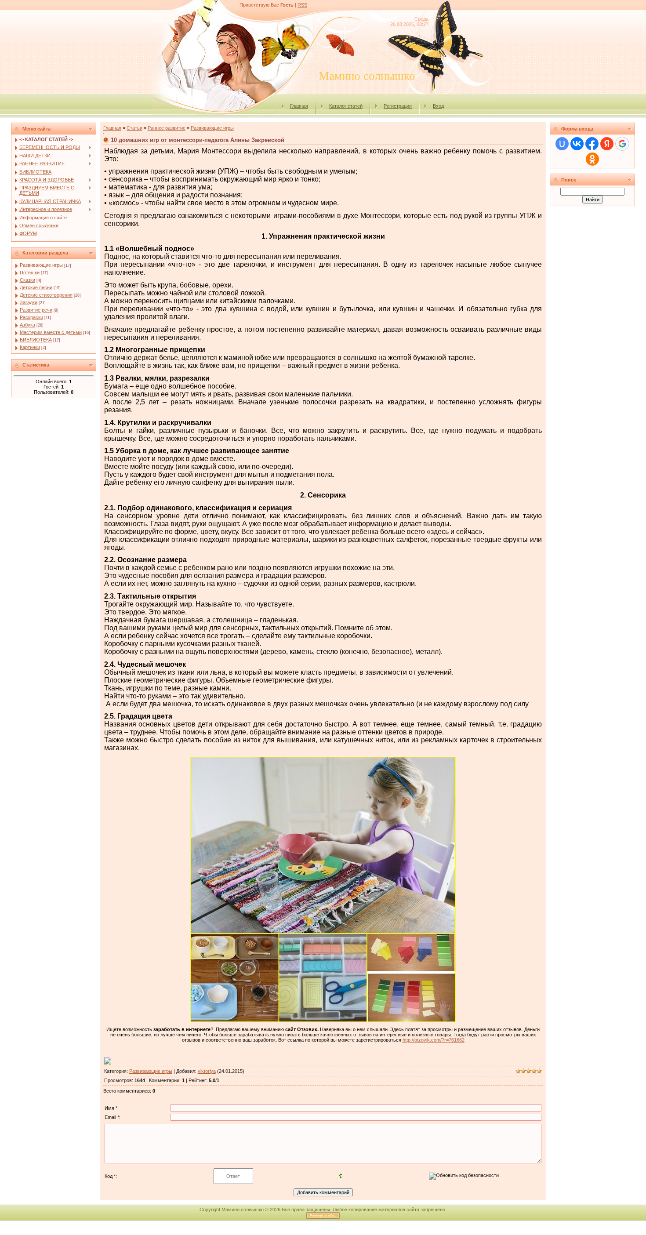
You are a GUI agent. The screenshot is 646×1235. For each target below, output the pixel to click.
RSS (302, 4)
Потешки (30, 272)
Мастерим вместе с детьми (51, 332)
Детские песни (36, 287)
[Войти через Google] (622, 144)
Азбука (27, 324)
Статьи (134, 128)
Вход (438, 106)
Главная (299, 106)
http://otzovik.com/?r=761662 (434, 1039)
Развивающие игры (41, 265)
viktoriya (207, 1071)
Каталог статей (346, 106)
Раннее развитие (166, 128)
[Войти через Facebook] (592, 143)
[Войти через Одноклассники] (592, 159)
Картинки (30, 347)
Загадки (28, 302)
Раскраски (31, 317)
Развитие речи (36, 309)
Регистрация (398, 106)
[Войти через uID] (562, 143)
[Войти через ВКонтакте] (577, 143)
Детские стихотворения (46, 295)
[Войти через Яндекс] (606, 143)
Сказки (27, 280)
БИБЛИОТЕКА (36, 339)
